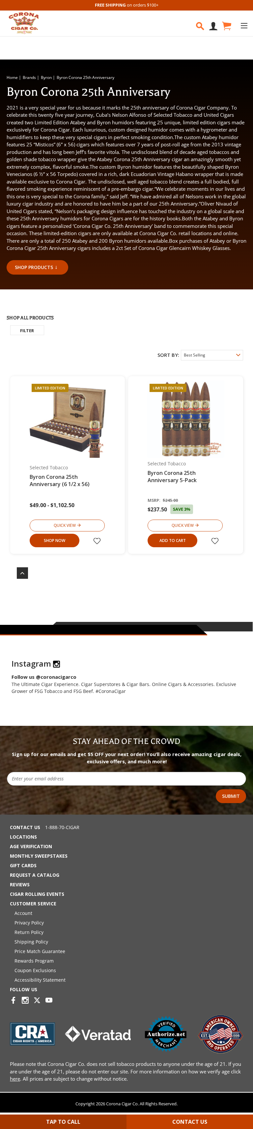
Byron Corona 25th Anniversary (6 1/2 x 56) (60, 480)
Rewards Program (34, 961)
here (15, 1078)
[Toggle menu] (244, 25)
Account (23, 913)
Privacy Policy (29, 923)
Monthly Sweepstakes (39, 856)
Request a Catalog (34, 875)
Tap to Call (63, 1121)
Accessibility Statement (40, 980)
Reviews (20, 884)
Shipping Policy (31, 942)
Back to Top (19, 573)
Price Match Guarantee (39, 951)
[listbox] (212, 355)
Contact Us (25, 827)
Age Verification (31, 846)
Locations (23, 837)
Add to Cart (172, 540)
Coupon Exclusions (35, 970)
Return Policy (28, 932)
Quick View (65, 525)
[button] (27, 330)
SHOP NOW (54, 540)
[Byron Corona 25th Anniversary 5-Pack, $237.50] (185, 419)
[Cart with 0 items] (226, 26)
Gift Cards (23, 865)
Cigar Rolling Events (37, 894)
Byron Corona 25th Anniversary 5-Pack (172, 476)
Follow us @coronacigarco (44, 677)
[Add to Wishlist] (98, 541)
